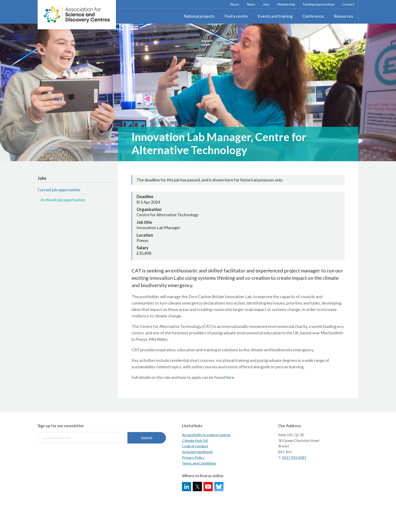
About (234, 4)
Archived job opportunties (63, 199)
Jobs (266, 4)
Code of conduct (195, 446)
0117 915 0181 (294, 457)
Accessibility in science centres (206, 434)
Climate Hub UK (195, 440)
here (230, 377)
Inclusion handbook (197, 451)
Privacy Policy (193, 457)
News (251, 4)
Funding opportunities (319, 4)
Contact (348, 4)
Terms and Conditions (199, 463)
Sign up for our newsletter (61, 425)
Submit (146, 437)
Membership (286, 4)
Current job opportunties (59, 189)
